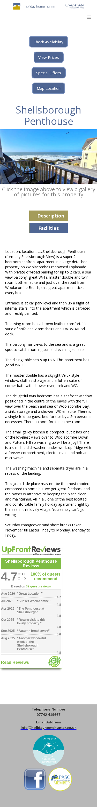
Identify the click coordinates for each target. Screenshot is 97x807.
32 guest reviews (38, 586)
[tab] (48, 216)
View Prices (48, 57)
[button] (89, 17)
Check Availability (48, 41)
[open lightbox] (48, 156)
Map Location (49, 88)
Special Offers (48, 72)
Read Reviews (15, 662)
